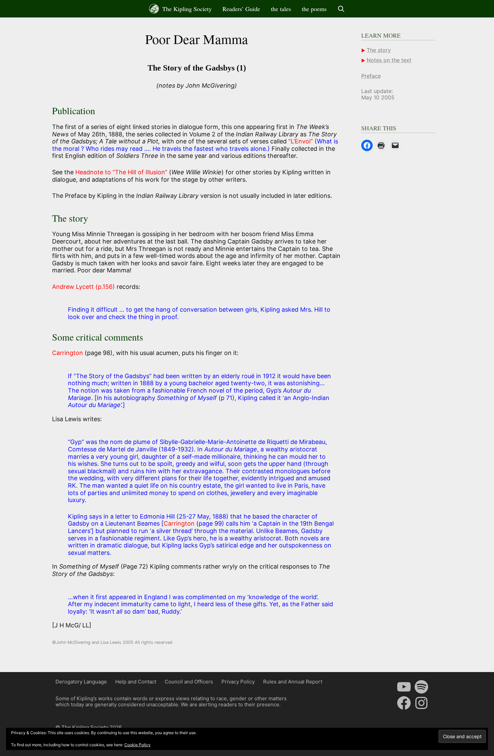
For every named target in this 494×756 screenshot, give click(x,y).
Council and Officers (189, 681)
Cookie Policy (137, 744)
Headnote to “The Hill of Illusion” (121, 172)
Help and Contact (135, 681)
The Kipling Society (186, 9)
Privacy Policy (238, 681)
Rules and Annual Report (292, 681)
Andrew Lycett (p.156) (83, 286)
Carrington (67, 352)
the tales (281, 9)
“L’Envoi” (300, 141)
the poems (314, 9)
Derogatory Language (81, 681)
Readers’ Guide (241, 9)
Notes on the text (389, 60)
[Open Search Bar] (341, 8)
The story (379, 50)
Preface (371, 76)
